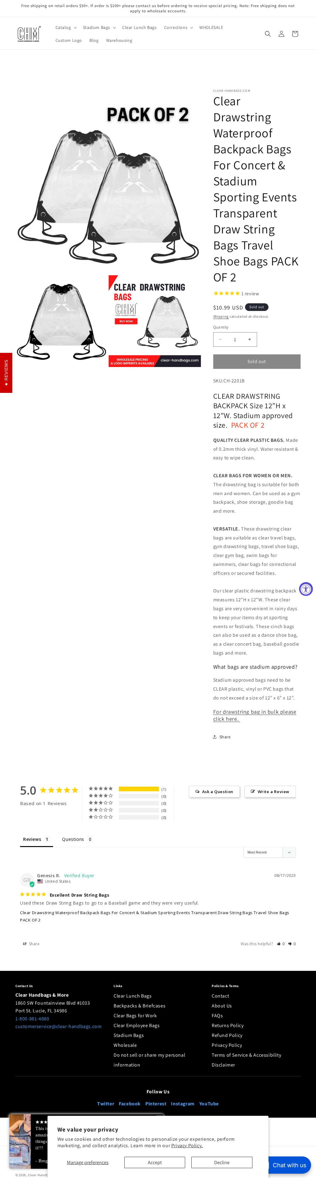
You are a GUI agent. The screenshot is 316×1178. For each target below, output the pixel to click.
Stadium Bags (129, 1035)
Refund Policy (227, 1035)
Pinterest (155, 1103)
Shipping (221, 316)
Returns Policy (227, 1025)
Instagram (182, 1103)
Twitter (105, 1103)
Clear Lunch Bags (133, 996)
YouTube (209, 1103)
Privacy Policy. (187, 1145)
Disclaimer (223, 1065)
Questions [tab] (73, 839)
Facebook (130, 1103)
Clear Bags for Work (135, 1015)
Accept (155, 1162)
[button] (65, 27)
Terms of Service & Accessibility (246, 1055)
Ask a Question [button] (217, 791)
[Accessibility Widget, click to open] (306, 589)
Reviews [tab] (32, 839)
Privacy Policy (227, 1045)
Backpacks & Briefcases (139, 1006)
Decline (222, 1162)
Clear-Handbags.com (45, 1175)
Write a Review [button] (273, 791)
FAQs (217, 1015)
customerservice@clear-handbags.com (58, 1026)
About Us (222, 1006)
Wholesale (125, 1045)
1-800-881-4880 (32, 1018)
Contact (220, 996)
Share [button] (225, 737)
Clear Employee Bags (137, 1025)
